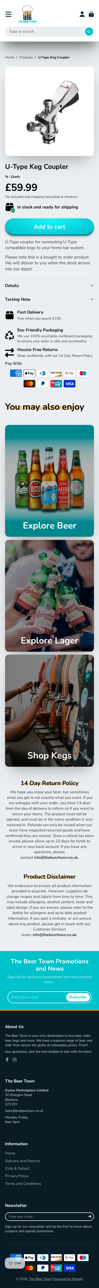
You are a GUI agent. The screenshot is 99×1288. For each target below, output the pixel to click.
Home (9, 57)
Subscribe (78, 997)
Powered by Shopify (68, 1279)
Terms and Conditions (23, 1183)
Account (82, 14)
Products (26, 57)
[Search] (89, 32)
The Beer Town (40, 1279)
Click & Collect (17, 1168)
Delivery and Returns (22, 1160)
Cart (91, 14)
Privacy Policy (17, 1175)
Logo (28, 14)
